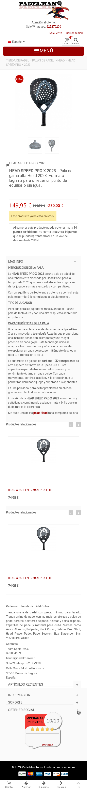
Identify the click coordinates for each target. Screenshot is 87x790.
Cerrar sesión (74, 33)
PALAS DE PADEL (43, 60)
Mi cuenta (56, 33)
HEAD (61, 60)
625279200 (54, 26)
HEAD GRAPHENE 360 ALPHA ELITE (30, 489)
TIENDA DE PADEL (17, 60)
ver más (47, 745)
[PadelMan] (43, 10)
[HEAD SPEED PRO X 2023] (43, 102)
